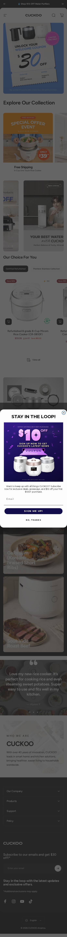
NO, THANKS (33, 520)
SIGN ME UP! (33, 511)
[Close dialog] (64, 413)
